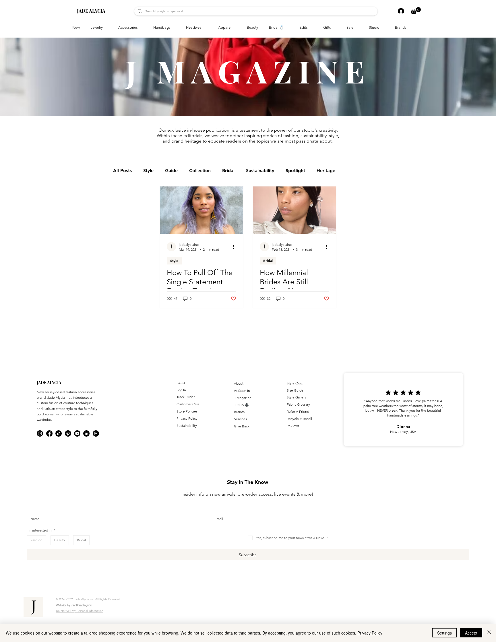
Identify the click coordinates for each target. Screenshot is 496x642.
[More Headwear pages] (205, 27)
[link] (416, 10)
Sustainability (260, 170)
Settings (444, 633)
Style (148, 170)
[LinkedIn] (86, 433)
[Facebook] (49, 433)
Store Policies (187, 411)
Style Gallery (296, 397)
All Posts (122, 170)
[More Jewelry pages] (105, 27)
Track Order (186, 397)
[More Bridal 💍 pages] (287, 27)
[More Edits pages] (310, 27)
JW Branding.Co (81, 605)
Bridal (228, 170)
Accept (471, 633)
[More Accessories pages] (141, 27)
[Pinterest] (68, 433)
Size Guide (295, 390)
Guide (171, 170)
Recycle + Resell (299, 419)
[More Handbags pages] (173, 27)
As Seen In (242, 390)
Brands (239, 412)
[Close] (489, 632)
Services (240, 419)
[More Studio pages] (382, 27)
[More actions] (235, 246)
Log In (181, 390)
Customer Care (188, 404)
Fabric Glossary (298, 404)
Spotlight (295, 170)
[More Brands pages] (409, 27)
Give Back (241, 426)
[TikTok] (58, 433)
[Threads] (96, 433)
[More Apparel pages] (234, 27)
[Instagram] (40, 433)
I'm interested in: (41, 530)
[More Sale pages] (356, 27)
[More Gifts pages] (334, 27)
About (238, 383)
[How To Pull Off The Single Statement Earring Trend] (201, 210)
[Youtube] (77, 433)
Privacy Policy (187, 418)
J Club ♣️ (241, 405)
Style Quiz (295, 383)
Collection (200, 170)
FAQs (181, 383)
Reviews (293, 426)
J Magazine (242, 398)
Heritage (326, 170)
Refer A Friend (298, 411)
